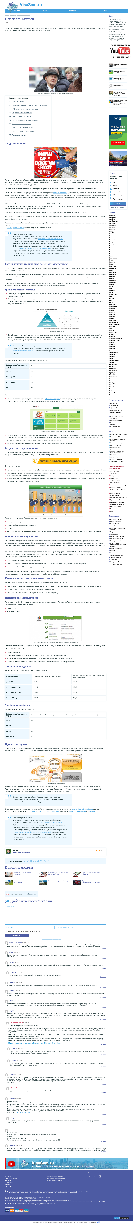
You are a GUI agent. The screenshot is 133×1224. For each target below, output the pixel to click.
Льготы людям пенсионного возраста (25, 120)
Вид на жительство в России (118, 434)
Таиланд (112, 354)
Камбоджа (112, 282)
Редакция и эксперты (11, 1178)
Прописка (113, 455)
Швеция (111, 385)
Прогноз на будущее (19, 135)
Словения (112, 348)
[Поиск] (127, 5)
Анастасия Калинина (21, 853)
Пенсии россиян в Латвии (21, 124)
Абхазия (112, 215)
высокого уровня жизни (77, 811)
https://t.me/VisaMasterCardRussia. (50, 239)
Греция (111, 252)
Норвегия (112, 326)
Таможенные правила (116, 461)
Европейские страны (116, 420)
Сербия (111, 342)
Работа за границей (116, 548)
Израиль (112, 262)
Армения (112, 228)
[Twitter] (27, 861)
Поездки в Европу (115, 487)
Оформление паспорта (116, 443)
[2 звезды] (96, 850)
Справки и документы (116, 459)
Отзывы (104, 11)
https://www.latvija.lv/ (52, 399)
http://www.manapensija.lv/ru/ (23, 351)
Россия (111, 334)
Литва (111, 302)
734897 (71, 1200)
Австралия (112, 218)
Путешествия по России (117, 504)
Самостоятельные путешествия (116, 467)
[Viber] (41, 861)
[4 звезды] (99, 850)
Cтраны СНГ (113, 403)
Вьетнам (112, 246)
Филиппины (113, 369)
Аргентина (112, 226)
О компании (73, 11)
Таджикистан (113, 352)
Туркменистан (114, 360)
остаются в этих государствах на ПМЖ (45, 811)
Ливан (111, 300)
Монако (111, 318)
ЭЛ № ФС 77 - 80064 (27, 1201)
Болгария (112, 236)
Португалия (113, 332)
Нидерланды (113, 322)
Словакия (112, 346)
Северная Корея (114, 340)
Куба (110, 296)
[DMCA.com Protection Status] (121, 1218)
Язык (111, 511)
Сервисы (46, 11)
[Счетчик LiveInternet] (5, 1218)
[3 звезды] (98, 850)
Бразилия (112, 238)
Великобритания (114, 240)
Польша (111, 330)
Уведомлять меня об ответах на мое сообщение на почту (23, 931)
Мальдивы (112, 308)
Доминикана (113, 258)
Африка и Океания (115, 408)
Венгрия (112, 242)
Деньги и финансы (115, 478)
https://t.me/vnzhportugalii (42, 248)
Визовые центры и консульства (115, 413)
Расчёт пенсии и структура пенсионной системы (29, 105)
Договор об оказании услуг (54, 1180)
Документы (113, 418)
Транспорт (113, 553)
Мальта (111, 310)
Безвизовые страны (116, 410)
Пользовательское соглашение (55, 1176)
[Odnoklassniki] (31, 861)
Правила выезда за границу (118, 497)
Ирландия (112, 272)
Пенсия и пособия (115, 445)
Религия (112, 550)
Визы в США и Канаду (116, 416)
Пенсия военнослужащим (21, 116)
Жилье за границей (115, 480)
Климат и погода (115, 482)
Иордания (112, 268)
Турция (111, 363)
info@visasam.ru (51, 1203)
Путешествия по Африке (117, 502)
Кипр (110, 288)
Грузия (111, 254)
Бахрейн (112, 230)
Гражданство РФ (115, 437)
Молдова (112, 316)
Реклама (7, 1184)
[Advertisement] (55, 49)
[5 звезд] (101, 850)
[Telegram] (37, 861)
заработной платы (60, 193)
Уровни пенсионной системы (27, 109)
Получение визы (116, 400)
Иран (111, 270)
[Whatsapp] (44, 861)
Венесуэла (112, 244)
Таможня (113, 509)
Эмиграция (114, 516)
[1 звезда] (95, 850)
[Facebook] (48, 861)
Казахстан (112, 280)
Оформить (17, 11)
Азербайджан (113, 222)
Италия (111, 278)
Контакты (8, 1180)
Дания (111, 256)
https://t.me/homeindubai (22, 248)
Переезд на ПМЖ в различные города (115, 448)
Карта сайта (8, 1186)
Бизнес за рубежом (115, 521)
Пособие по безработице (26, 131)
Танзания (112, 356)
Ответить (103, 948)
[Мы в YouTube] (95, 1176)
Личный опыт (114, 526)
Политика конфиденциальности (55, 1178)
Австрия (112, 220)
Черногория (113, 377)
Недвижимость (114, 532)
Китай (111, 292)
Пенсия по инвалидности (26, 128)
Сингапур (112, 344)
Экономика (113, 559)
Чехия (111, 379)
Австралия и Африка (116, 519)
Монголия (112, 320)
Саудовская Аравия (115, 338)
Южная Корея (113, 393)
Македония (113, 306)
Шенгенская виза (115, 426)
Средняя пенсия (18, 101)
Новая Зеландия (114, 324)
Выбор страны (114, 523)
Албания (112, 224)
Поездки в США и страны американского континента (118, 490)
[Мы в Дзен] (100, 1176)
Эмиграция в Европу (116, 564)
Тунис (111, 358)
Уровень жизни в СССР (116, 555)
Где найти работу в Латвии (14, 228)
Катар (111, 286)
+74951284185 (46, 1197)
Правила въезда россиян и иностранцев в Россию (118, 451)
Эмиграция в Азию (115, 562)
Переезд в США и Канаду (117, 541)
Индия (111, 264)
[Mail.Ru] (34, 861)
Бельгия (112, 234)
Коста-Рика (113, 294)
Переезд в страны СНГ (116, 538)
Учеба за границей (115, 557)
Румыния (112, 336)
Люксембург (113, 304)
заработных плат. (94, 811)
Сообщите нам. (30, 894)
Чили (111, 381)
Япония (111, 395)
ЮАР (110, 391)
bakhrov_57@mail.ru (23, 1112)
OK (99, 1222)
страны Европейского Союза (82, 809)
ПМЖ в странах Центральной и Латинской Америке (118, 544)
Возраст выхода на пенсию (22, 113)
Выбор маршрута (115, 476)
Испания (112, 276)
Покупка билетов (115, 493)
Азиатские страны (115, 405)
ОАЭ (110, 328)
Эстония (112, 389)
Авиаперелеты (114, 471)
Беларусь (112, 232)
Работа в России (115, 457)
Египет (111, 260)
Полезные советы (115, 495)
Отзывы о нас (9, 1182)
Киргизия (112, 290)
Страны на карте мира (116, 506)
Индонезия (112, 266)
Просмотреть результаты (118, 207)
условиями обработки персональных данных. (51, 939)
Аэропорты (113, 474)
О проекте (8, 1176)
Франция (112, 373)
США (110, 350)
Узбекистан (113, 365)
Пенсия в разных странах (117, 536)
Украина (112, 367)
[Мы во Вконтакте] (90, 1176)
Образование (114, 534)
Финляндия (113, 371)
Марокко (112, 312)
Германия (112, 248)
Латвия (111, 298)
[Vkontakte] (24, 861)
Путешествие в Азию (116, 500)
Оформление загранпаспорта (118, 485)
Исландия (112, 274)
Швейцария (113, 383)
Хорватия (112, 375)
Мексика (112, 314)
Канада (111, 284)
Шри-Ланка (113, 387)
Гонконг (111, 250)
